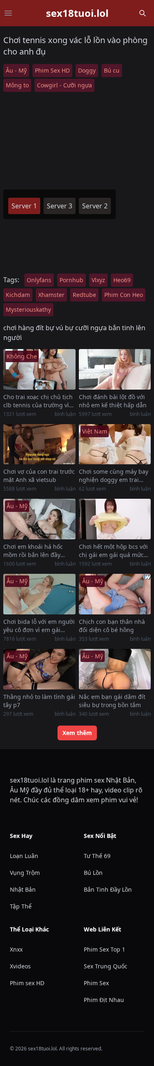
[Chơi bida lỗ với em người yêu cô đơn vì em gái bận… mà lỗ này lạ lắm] (39, 594)
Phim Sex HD (52, 70)
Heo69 (122, 280)
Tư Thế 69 (97, 856)
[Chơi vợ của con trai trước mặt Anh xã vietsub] (39, 444)
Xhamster (51, 295)
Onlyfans (39, 280)
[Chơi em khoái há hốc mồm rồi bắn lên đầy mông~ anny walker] (39, 519)
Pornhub (71, 280)
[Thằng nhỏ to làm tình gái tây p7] (39, 669)
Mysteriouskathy (28, 309)
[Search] (142, 13)
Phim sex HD (27, 983)
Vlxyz (98, 280)
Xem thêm (77, 733)
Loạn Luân (24, 856)
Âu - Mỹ (16, 70)
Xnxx (16, 949)
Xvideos (20, 966)
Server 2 (95, 205)
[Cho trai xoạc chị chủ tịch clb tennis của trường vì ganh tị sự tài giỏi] (39, 369)
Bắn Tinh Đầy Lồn (108, 889)
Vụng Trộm (25, 873)
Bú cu (112, 70)
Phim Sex (96, 983)
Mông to (17, 85)
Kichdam (18, 295)
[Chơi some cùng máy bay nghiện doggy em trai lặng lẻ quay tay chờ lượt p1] (115, 444)
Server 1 (24, 205)
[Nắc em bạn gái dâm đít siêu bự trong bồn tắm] (115, 669)
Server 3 (59, 205)
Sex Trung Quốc (105, 966)
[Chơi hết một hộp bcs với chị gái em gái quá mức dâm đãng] (115, 519)
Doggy (87, 70)
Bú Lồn (93, 873)
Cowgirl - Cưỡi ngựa (64, 85)
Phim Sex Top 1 (104, 949)
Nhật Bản (23, 889)
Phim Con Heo (123, 295)
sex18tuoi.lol (77, 13)
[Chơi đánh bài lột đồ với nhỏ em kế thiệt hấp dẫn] (115, 369)
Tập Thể (21, 906)
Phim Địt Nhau (104, 1000)
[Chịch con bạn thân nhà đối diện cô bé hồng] (115, 594)
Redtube (84, 295)
